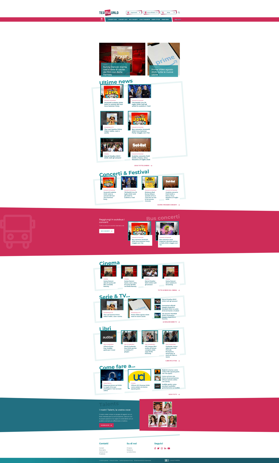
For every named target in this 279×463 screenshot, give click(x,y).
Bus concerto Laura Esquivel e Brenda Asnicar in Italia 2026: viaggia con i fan (168, 242)
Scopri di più (105, 425)
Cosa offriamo (151, 12)
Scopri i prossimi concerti (167, 205)
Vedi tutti (178, 19)
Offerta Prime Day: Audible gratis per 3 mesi (109, 348)
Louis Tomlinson (144, 19)
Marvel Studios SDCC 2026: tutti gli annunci (112, 157)
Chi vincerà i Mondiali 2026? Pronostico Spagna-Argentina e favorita (169, 316)
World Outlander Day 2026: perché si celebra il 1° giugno (130, 349)
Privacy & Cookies (114, 460)
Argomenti (134, 12)
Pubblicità (102, 454)
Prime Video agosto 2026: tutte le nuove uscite (162, 72)
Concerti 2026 (112, 19)
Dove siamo (102, 450)
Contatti (101, 448)
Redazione (130, 450)
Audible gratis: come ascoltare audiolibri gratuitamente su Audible (171, 386)
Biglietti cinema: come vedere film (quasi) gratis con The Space (170, 371)
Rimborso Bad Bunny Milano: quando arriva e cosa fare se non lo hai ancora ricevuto (150, 197)
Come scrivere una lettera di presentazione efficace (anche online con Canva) (170, 379)
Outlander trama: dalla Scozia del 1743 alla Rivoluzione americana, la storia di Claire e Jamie (172, 352)
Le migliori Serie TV (170, 322)
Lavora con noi (103, 452)
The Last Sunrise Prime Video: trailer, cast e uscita (113, 131)
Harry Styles (156, 19)
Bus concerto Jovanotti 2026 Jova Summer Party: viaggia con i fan (141, 131)
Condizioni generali (103, 460)
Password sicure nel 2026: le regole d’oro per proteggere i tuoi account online (113, 388)
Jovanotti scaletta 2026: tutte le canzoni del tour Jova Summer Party (113, 104)
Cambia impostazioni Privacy (126, 460)
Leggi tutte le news (141, 165)
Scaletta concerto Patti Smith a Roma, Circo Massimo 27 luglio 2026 (141, 157)
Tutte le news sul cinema (167, 290)
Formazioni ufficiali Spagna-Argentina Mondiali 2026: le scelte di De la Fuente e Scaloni (170, 308)
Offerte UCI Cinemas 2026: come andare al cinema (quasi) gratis (140, 387)
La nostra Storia (131, 452)
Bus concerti (133, 19)
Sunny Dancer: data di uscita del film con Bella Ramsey (110, 283)
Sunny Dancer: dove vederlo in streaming (171, 282)
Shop (168, 12)
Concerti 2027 (123, 19)
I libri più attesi (171, 361)
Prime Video (165, 19)
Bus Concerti (105, 231)
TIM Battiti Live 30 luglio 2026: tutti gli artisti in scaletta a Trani (141, 104)
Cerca (179, 12)
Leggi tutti (173, 394)
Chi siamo (129, 448)
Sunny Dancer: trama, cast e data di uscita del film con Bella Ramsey (115, 71)
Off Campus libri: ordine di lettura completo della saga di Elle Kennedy (151, 350)
